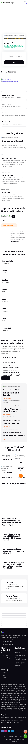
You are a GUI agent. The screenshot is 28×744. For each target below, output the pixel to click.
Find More (5, 378)
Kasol (4, 299)
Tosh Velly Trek (7, 472)
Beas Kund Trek (7, 477)
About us (3, 653)
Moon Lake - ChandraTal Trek (21, 468)
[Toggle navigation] (22, 3)
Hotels (7, 718)
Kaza (4, 319)
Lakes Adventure (20, 655)
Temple (21, 720)
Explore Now (7, 439)
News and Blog (5, 658)
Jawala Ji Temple (11, 423)
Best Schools (6, 122)
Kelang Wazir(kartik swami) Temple (12, 410)
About (20, 718)
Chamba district (9, 149)
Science (23, 38)
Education (8, 722)
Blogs (2, 720)
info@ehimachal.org (8, 644)
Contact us (4, 655)
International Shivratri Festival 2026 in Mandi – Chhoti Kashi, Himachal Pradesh (12, 537)
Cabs (4, 678)
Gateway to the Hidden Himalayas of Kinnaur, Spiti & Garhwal (13, 551)
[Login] (4, 40)
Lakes (24, 718)
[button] (25, 2)
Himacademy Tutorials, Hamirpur (11, 42)
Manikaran (6, 192)
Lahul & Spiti (6, 328)
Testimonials (14, 720)
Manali (4, 290)
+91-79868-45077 (8, 642)
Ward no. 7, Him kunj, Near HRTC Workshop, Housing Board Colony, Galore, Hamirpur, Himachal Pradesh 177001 (14, 46)
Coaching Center (9, 38)
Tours (11, 718)
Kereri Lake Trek (7, 459)
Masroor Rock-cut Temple (11, 367)
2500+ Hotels (6, 104)
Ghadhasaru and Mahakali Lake (12, 142)
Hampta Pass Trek (9, 158)
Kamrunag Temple (8, 365)
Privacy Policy (8, 739)
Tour (4, 675)
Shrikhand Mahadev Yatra (11, 360)
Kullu (4, 309)
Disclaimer (14, 741)
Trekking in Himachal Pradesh (20, 658)
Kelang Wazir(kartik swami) (11, 375)
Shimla (4, 271)
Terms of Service (19, 739)
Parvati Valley (7, 175)
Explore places (8, 225)
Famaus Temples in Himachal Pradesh (20, 664)
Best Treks (5, 113)
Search (14, 62)
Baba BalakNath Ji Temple (11, 394)
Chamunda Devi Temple (14, 436)
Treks (2, 718)
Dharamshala (7, 261)
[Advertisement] (14, 500)
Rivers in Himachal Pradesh (20, 652)
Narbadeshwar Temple (10, 370)
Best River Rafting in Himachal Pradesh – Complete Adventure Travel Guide (11, 521)
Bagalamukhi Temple (9, 357)
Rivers (3, 722)
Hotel (4, 673)
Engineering (17, 38)
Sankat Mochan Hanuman (11, 373)
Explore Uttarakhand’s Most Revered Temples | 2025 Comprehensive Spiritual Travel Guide (13, 565)
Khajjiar (5, 280)
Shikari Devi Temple (9, 362)
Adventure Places (8, 95)
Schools (7, 720)
